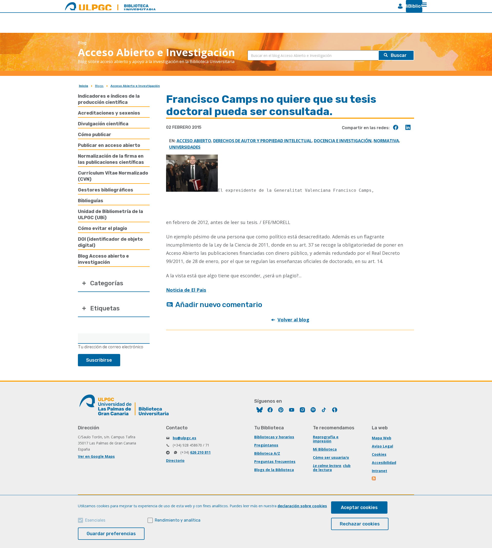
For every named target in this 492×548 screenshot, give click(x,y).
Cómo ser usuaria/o (331, 457)
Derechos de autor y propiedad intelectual (262, 141)
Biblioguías (90, 201)
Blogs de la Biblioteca (274, 469)
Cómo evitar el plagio (102, 228)
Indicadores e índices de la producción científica (109, 99)
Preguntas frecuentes (274, 461)
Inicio (83, 86)
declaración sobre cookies (302, 505)
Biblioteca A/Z (267, 453)
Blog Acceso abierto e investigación (103, 259)
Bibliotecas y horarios (274, 436)
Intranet (379, 470)
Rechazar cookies (360, 524)
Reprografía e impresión (326, 438)
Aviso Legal (382, 446)
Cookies (379, 454)
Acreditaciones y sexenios (109, 113)
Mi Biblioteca (325, 449)
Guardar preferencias (111, 533)
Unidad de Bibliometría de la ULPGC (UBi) (110, 214)
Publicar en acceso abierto (109, 145)
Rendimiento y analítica (177, 520)
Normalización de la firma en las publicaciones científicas (111, 159)
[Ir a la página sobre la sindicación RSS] (374, 478)
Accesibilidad (384, 462)
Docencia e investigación (343, 141)
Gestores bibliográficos (105, 190)
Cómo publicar (94, 134)
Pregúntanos (266, 445)
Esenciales (95, 520)
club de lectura (332, 467)
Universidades (184, 147)
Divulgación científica (103, 124)
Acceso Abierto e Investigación (135, 86)
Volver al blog (293, 320)
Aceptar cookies (359, 507)
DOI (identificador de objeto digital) (110, 242)
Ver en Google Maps (96, 456)
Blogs (99, 86)
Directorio (175, 460)
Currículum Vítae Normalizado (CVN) (113, 176)
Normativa (386, 141)
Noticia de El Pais (186, 290)
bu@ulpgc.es (184, 437)
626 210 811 (200, 452)
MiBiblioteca (412, 6)
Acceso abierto (194, 141)
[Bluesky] (260, 410)
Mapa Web (381, 437)
